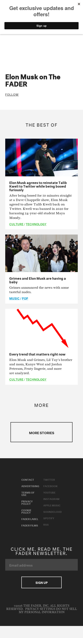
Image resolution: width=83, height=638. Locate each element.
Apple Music (51, 505)
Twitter (49, 479)
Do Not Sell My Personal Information (48, 610)
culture (16, 223)
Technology (36, 223)
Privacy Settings (40, 609)
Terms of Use (27, 493)
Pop (25, 298)
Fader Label (29, 519)
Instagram (51, 499)
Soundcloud (52, 511)
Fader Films (29, 525)
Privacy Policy (27, 502)
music (14, 298)
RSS (46, 524)
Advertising (30, 486)
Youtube (49, 492)
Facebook (50, 486)
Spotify (48, 518)
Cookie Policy (26, 511)
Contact (27, 479)
